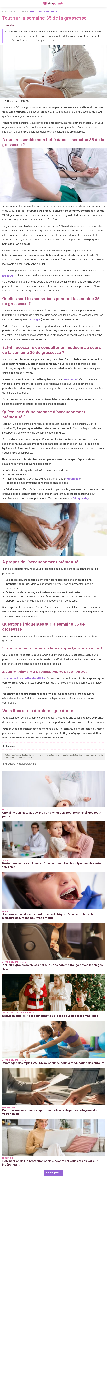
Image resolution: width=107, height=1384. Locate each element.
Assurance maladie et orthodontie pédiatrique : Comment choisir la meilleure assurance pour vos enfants (48, 916)
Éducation (7, 1158)
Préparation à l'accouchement (43, 11)
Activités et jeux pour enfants (18, 1013)
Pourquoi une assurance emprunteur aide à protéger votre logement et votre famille (50, 1112)
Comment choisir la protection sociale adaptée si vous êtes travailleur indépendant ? (50, 1162)
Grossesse (7, 11)
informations (9, 1107)
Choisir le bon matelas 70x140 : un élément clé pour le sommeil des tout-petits (51, 814)
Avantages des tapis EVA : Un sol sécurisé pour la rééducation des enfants (53, 1063)
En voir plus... (53, 1172)
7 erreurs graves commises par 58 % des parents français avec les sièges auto (52, 966)
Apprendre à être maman (14, 962)
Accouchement (21, 11)
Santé (5, 860)
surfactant (8, 275)
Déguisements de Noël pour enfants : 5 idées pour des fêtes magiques (50, 1015)
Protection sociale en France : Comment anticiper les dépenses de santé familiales (51, 865)
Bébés (5, 810)
